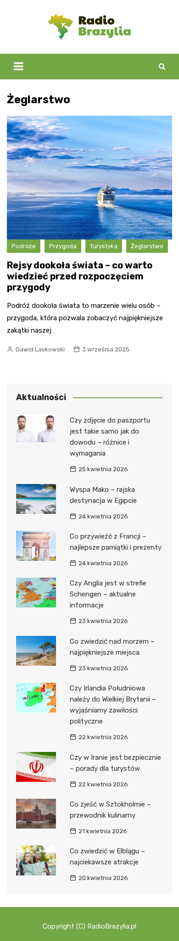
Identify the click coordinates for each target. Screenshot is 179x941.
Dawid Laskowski (40, 349)
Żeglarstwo (147, 246)
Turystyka (103, 246)
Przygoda (63, 246)
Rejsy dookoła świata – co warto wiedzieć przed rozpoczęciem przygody (79, 276)
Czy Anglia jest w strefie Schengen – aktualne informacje (108, 594)
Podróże (23, 246)
